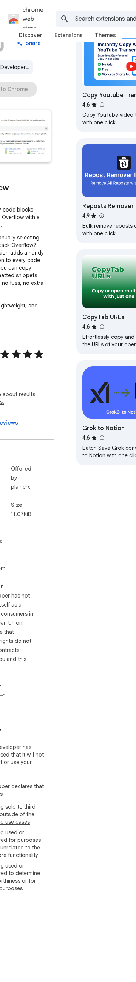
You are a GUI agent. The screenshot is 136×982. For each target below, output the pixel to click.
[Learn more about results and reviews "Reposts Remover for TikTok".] (101, 216)
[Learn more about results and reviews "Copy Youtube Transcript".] (102, 105)
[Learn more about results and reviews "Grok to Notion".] (102, 438)
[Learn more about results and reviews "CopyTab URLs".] (102, 327)
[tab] (30, 35)
